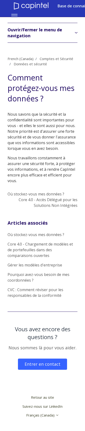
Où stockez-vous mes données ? (36, 194)
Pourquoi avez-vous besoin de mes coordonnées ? (38, 277)
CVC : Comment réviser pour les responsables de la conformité (35, 292)
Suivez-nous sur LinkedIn (42, 406)
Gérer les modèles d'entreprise (35, 265)
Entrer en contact (42, 364)
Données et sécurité (30, 64)
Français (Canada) (40, 415)
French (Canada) (21, 58)
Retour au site (42, 397)
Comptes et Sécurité (56, 58)
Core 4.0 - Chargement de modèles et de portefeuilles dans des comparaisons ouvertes (40, 250)
